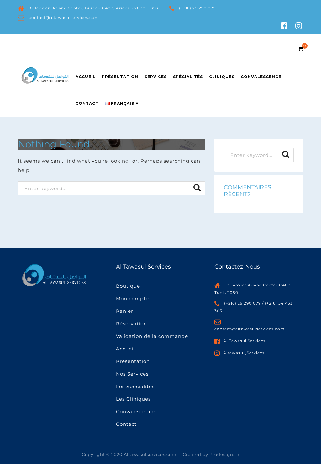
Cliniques (221, 76)
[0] (300, 49)
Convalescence (261, 76)
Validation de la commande (152, 336)
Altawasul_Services (244, 352)
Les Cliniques (133, 399)
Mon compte (132, 298)
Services (156, 76)
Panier (124, 311)
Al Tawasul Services (244, 341)
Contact (87, 103)
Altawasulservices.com (150, 454)
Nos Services (132, 374)
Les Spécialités (135, 386)
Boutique (128, 286)
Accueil (86, 76)
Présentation (120, 76)
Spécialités (188, 76)
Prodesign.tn (224, 454)
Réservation (131, 324)
